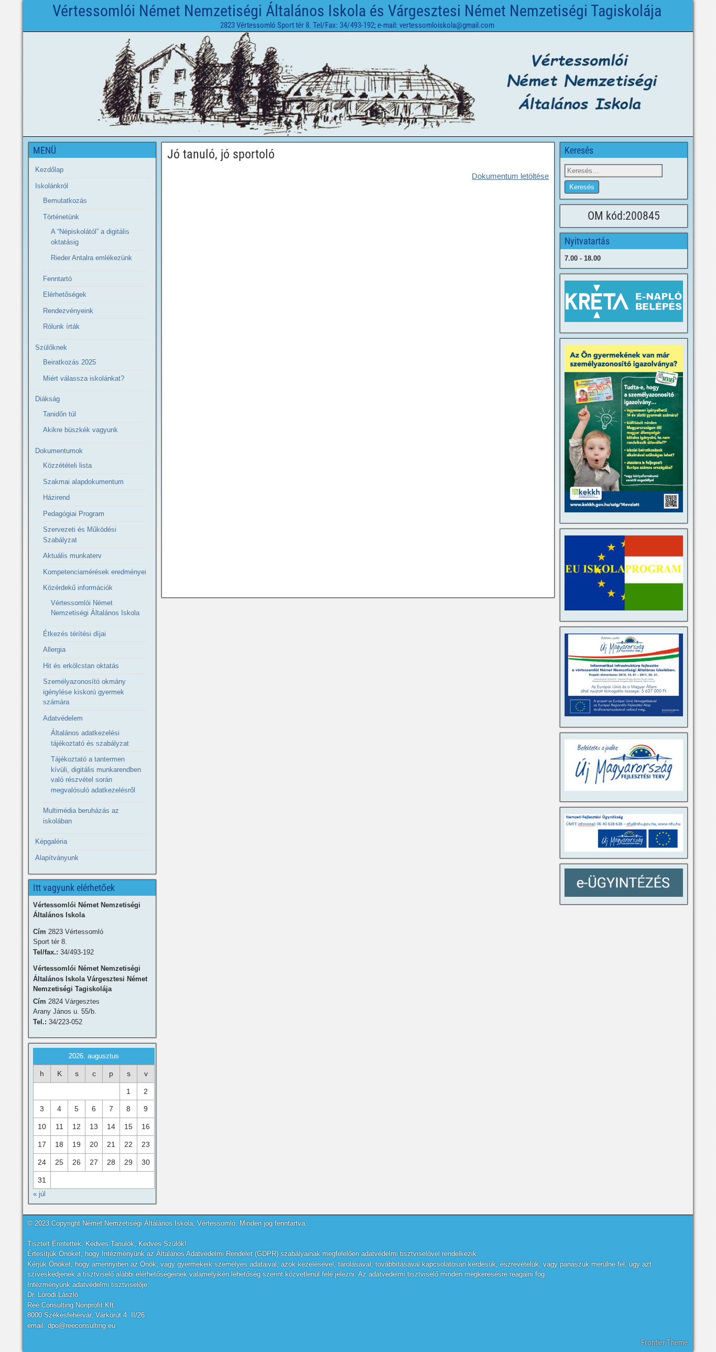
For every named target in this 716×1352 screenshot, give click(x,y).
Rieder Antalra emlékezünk (91, 258)
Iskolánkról (51, 186)
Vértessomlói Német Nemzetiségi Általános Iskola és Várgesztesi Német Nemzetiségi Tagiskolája (356, 11)
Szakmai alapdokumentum (83, 482)
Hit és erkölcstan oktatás (81, 666)
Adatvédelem (63, 718)
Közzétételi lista (67, 465)
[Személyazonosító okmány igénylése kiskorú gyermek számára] (624, 428)
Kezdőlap (49, 170)
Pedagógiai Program (73, 514)
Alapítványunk (57, 858)
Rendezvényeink (68, 311)
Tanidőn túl (59, 414)
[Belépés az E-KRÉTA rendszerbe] (624, 301)
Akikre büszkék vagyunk (80, 430)
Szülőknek (51, 347)
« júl (39, 1194)
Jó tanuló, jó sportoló (221, 154)
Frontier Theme (664, 1342)
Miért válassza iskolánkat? (83, 378)
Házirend (56, 497)
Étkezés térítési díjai (74, 634)
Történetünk (61, 217)
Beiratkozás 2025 (69, 362)
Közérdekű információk (78, 588)
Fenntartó (57, 279)
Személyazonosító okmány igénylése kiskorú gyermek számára (84, 692)
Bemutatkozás (65, 201)
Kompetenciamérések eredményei (94, 572)
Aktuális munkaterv (72, 556)
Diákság (47, 399)
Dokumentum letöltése (510, 175)
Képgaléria (51, 841)
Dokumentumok (59, 451)
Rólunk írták (61, 326)
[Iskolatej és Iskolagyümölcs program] (624, 572)
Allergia (54, 649)
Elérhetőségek (64, 294)
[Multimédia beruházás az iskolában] (624, 675)
